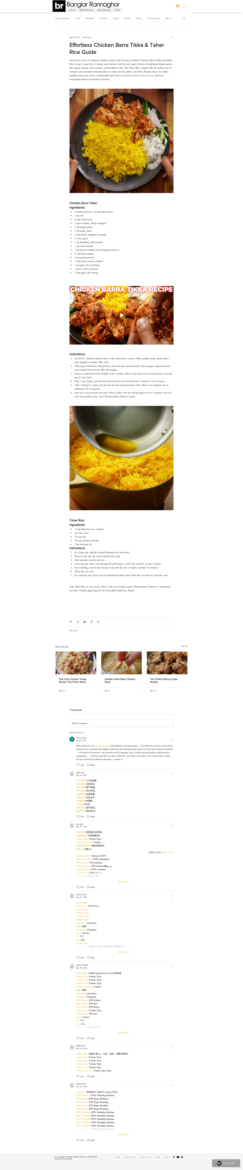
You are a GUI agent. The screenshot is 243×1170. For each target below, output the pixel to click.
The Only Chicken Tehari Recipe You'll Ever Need (72, 680)
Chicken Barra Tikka (98, 607)
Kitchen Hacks (153, 18)
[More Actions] (172, 739)
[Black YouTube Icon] (177, 1157)
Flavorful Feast (114, 607)
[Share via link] (91, 621)
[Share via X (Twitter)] (77, 621)
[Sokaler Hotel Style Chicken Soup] (121, 662)
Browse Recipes (62, 18)
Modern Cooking (76, 612)
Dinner (127, 18)
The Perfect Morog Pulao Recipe (164, 680)
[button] (184, 18)
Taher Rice (88, 612)
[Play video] (121, 315)
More (167, 18)
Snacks (116, 18)
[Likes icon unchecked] (78, 765)
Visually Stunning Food (78, 607)
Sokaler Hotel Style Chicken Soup (120, 680)
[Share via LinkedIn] (84, 621)
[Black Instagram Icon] (182, 1157)
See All (185, 646)
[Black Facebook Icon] (173, 1157)
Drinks (139, 18)
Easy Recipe (142, 607)
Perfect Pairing (122, 612)
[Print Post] (98, 621)
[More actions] (172, 37)
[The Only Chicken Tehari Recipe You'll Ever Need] (76, 662)
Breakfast (90, 18)
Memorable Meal (155, 607)
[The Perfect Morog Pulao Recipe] (167, 662)
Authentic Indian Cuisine (104, 612)
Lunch (77, 18)
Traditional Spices (128, 607)
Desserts (103, 18)
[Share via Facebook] (70, 621)
